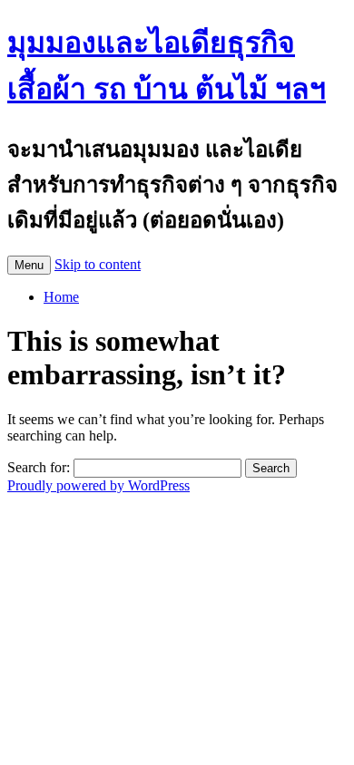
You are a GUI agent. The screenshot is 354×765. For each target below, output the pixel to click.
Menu (29, 265)
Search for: (38, 467)
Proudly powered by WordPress (98, 485)
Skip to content (97, 264)
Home (61, 297)
